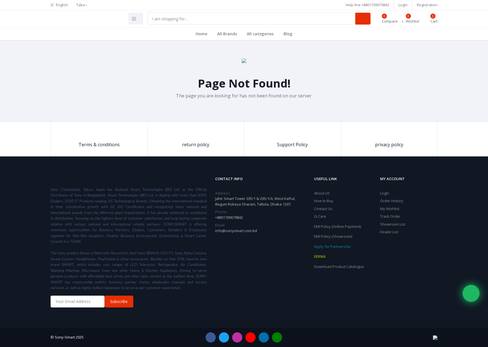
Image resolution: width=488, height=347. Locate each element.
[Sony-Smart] (176, 2)
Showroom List (392, 224)
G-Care (320, 216)
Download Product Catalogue (339, 266)
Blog (288, 33)
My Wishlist (389, 208)
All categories (260, 33)
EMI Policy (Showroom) (333, 236)
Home (201, 33)
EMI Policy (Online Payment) (337, 226)
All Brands (227, 33)
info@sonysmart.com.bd (236, 230)
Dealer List (389, 231)
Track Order (390, 216)
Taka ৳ (81, 4)
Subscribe (119, 301)
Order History (391, 200)
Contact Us (323, 208)
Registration (427, 4)
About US (322, 193)
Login (403, 4)
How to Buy (323, 200)
